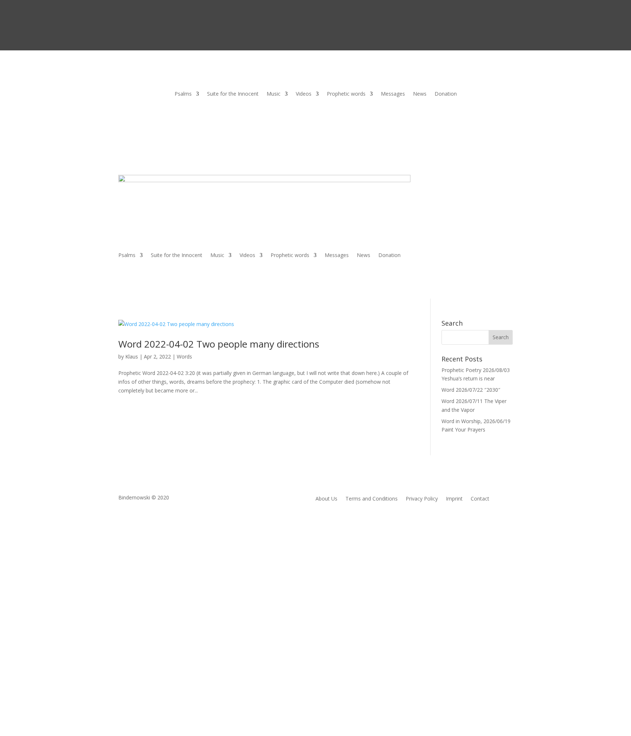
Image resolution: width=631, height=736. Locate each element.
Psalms (183, 94)
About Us (326, 499)
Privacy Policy (422, 499)
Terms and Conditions (371, 499)
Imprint (454, 499)
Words (184, 356)
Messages (393, 94)
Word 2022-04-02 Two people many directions (218, 343)
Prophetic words (346, 94)
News (420, 94)
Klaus (131, 356)
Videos (303, 94)
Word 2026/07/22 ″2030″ (470, 389)
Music (273, 94)
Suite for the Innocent (233, 94)
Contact (480, 499)
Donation (446, 94)
